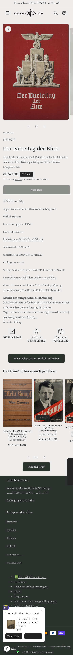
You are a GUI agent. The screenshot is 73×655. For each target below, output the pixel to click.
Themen (11, 538)
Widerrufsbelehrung (27, 606)
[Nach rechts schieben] (44, 126)
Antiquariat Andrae (20, 646)
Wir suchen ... (14, 554)
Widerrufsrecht (39, 646)
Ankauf (11, 546)
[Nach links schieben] (28, 126)
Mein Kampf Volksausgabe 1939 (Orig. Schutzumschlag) (48, 428)
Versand (18, 179)
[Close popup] (42, 610)
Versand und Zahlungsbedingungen (35, 601)
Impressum (21, 596)
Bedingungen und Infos (20, 500)
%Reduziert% (14, 562)
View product (13, 636)
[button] (7, 13)
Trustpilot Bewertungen (32, 577)
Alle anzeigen (36, 466)
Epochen (12, 530)
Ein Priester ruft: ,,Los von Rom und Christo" (28, 622)
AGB (18, 591)
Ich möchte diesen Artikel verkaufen (36, 358)
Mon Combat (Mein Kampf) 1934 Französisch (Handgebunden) (17, 434)
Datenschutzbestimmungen (31, 586)
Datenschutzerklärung (60, 646)
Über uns (20, 582)
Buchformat (10, 239)
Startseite (12, 521)
